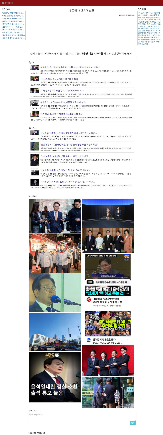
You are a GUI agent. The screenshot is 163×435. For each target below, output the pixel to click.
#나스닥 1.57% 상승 (146, 13)
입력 (132, 423)
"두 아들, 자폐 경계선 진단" (14, 24)
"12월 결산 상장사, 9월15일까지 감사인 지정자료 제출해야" (23, 15)
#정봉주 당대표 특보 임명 (147, 22)
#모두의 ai (144, 28)
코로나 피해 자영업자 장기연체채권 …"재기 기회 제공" (24, 29)
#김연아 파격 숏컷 (153, 19)
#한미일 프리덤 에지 (149, 34)
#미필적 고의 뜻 (151, 30)
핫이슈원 (8, 2)
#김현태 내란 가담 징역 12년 (149, 31)
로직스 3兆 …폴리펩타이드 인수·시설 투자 (24, 27)
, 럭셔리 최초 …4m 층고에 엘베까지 (23, 35)
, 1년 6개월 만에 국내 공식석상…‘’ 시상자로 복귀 (23, 21)
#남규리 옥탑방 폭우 (149, 23)
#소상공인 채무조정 (153, 17)
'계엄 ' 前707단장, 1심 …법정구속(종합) (23, 18)
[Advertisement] (81, 32)
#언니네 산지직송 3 (148, 42)
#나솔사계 (142, 19)
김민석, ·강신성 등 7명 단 (19, 38)
